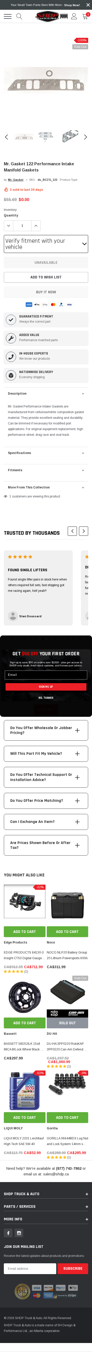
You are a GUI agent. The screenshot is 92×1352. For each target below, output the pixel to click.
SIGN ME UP (46, 686)
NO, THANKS (46, 698)
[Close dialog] (87, 640)
